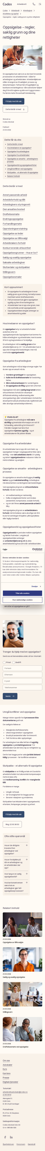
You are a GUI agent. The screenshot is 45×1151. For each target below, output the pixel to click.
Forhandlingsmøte (12, 223)
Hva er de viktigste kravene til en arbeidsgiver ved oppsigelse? (11, 849)
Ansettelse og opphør (11, 14)
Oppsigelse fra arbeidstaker (18, 155)
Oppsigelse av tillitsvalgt (15, 238)
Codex (5, 10)
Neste (8, 696)
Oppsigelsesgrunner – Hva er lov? (20, 252)
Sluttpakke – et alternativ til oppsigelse (22, 172)
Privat (8, 662)
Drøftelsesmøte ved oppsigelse (15, 1047)
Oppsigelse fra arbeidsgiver (18, 151)
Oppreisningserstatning (15, 228)
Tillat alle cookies (22, 593)
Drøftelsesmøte (11, 214)
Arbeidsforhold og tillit (14, 199)
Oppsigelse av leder (13, 233)
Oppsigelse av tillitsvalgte (13, 942)
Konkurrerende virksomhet (17, 247)
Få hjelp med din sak (14, 101)
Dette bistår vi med (13, 109)
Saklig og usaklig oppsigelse (17, 257)
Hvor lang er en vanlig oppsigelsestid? (12, 875)
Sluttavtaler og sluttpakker (16, 267)
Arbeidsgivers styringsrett (16, 204)
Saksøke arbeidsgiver (14, 262)
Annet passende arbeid (15, 194)
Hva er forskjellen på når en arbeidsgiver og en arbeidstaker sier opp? (13, 863)
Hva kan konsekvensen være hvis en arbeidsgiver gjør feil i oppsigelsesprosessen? (14, 886)
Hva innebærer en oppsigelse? (19, 148)
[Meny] (40, 4)
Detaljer (35, 586)
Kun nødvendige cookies (23, 600)
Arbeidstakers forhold (14, 243)
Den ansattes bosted (14, 209)
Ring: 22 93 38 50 (12, 824)
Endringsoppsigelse (13, 218)
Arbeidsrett (15, 10)
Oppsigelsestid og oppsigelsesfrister (22, 165)
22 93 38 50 (7, 1095)
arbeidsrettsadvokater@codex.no (15, 1092)
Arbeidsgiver (27, 10)
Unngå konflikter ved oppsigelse (19, 169)
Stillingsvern (9, 272)
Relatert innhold (13, 176)
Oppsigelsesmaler (12, 276)
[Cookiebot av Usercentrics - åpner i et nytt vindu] (32, 549)
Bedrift (18, 662)
